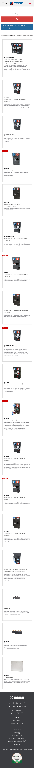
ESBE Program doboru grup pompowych (17, 740)
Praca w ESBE (17, 733)
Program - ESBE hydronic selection (17, 741)
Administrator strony (20, 750)
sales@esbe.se (18, 725)
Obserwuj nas (17, 744)
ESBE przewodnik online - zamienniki (17, 738)
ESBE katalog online (17, 737)
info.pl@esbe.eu (19, 713)
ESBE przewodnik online (17, 735)
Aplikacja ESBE (17, 743)
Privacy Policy (5, 749)
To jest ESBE (17, 732)
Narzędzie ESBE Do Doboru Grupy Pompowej (14, 27)
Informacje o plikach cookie (16, 749)
